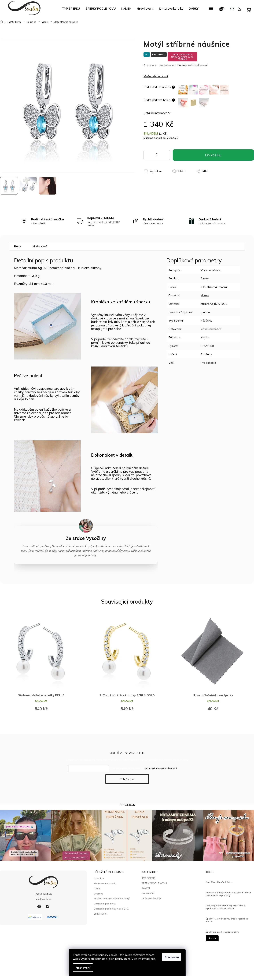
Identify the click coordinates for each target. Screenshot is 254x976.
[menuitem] (71, 8)
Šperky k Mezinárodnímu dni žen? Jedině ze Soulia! (227, 920)
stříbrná (212, 287)
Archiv (212, 938)
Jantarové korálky (151, 898)
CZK (223, 8)
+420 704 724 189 (43, 894)
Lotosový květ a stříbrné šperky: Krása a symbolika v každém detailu (225, 907)
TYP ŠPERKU (149, 878)
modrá (223, 287)
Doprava (98, 893)
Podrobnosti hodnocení (192, 65)
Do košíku (165, 156)
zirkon (205, 295)
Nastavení (83, 967)
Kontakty (99, 878)
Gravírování (100, 913)
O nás (97, 888)
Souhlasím (172, 957)
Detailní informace (155, 113)
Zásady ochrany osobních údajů (112, 898)
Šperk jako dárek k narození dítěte (222, 932)
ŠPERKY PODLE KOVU (154, 883)
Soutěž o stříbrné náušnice (219, 882)
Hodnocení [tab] (40, 246)
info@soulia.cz (43, 899)
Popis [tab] (18, 246)
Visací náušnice (211, 270)
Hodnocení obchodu (105, 883)
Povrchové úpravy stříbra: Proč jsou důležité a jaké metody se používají (228, 894)
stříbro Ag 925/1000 (214, 303)
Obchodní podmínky (105, 903)
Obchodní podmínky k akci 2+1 (111, 908)
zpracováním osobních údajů (160, 768)
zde (153, 958)
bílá (203, 287)
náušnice (206, 320)
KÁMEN (146, 888)
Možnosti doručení (155, 76)
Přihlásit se (127, 779)
